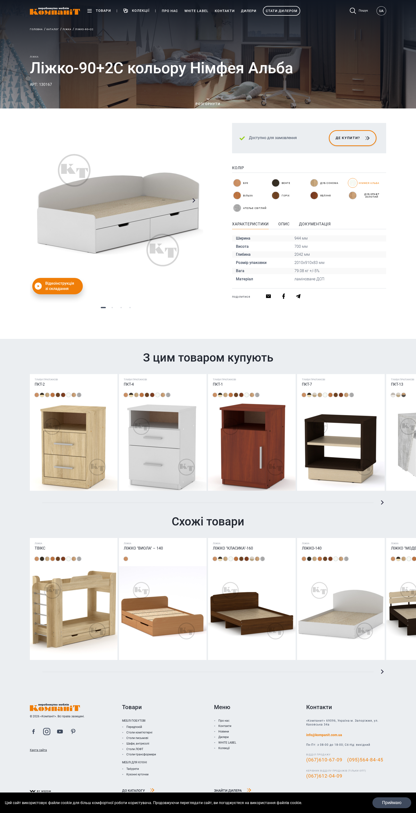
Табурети (132, 769)
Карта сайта (38, 750)
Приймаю (392, 802)
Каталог (52, 29)
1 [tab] (103, 307)
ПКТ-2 (40, 384)
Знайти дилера (228, 791)
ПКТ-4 (129, 384)
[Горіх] (58, 395)
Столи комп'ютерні (139, 732)
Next (193, 200)
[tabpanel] (116, 209)
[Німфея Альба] (68, 395)
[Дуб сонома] (47, 395)
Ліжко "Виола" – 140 (143, 548)
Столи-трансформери (141, 754)
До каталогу (133, 791)
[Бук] (37, 395)
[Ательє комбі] (393, 395)
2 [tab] (112, 307)
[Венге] (42, 559)
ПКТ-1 (218, 384)
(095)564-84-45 (365, 760)
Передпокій (134, 727)
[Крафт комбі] (404, 395)
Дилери (223, 737)
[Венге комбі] (42, 395)
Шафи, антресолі (137, 743)
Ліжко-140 (312, 548)
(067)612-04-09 (324, 776)
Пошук (363, 10)
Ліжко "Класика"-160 (233, 548)
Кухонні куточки (137, 774)
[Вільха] (53, 395)
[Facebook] (33, 732)
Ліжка (67, 29)
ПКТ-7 (307, 384)
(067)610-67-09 (324, 760)
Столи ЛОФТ (134, 749)
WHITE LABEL (227, 742)
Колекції (224, 748)
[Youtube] (60, 732)
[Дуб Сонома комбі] (314, 395)
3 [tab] (121, 307)
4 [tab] (129, 307)
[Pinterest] (73, 732)
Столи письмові (137, 738)
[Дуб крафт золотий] (74, 395)
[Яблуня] (63, 395)
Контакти (224, 726)
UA (381, 11)
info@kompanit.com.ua (324, 735)
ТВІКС (40, 548)
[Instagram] (46, 732)
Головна (36, 29)
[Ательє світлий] (79, 395)
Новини (223, 731)
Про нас (223, 720)
